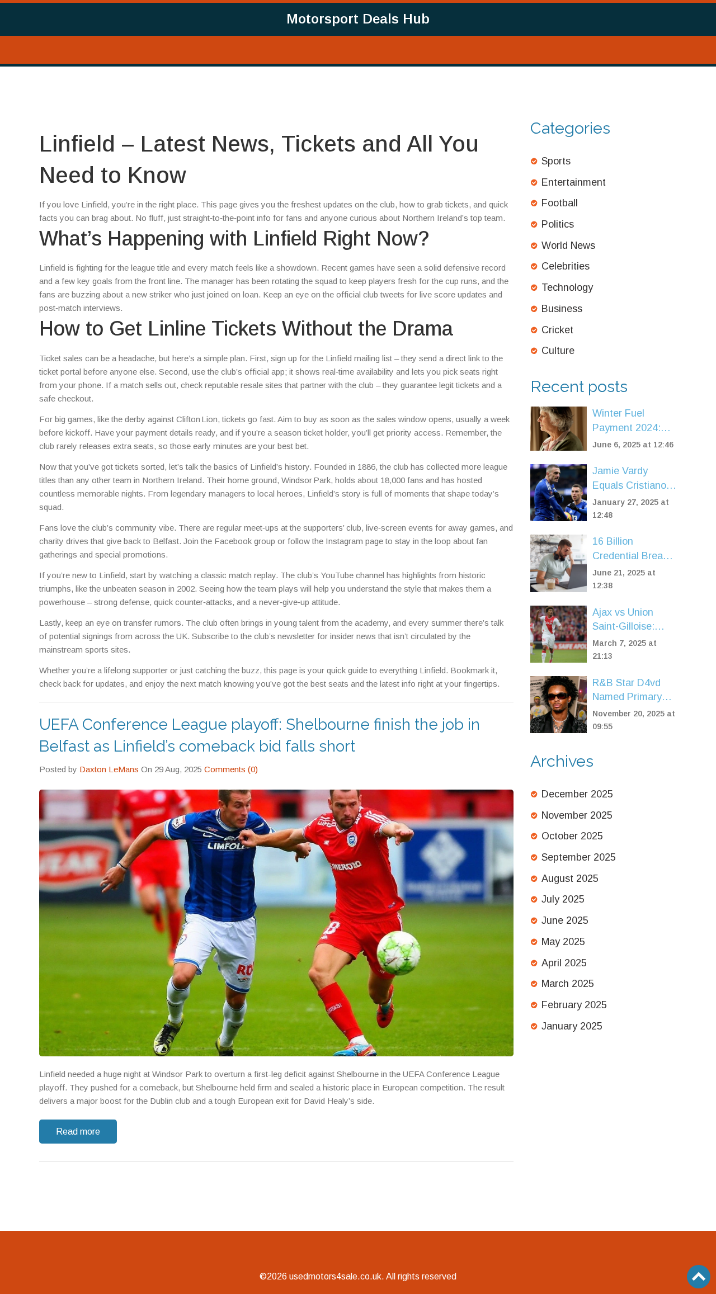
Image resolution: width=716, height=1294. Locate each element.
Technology (567, 287)
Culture (557, 350)
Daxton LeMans (109, 769)
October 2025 (572, 836)
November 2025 (577, 815)
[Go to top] (698, 1276)
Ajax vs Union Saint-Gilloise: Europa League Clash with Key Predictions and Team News (627, 620)
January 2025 (571, 1026)
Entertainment (573, 182)
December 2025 (577, 794)
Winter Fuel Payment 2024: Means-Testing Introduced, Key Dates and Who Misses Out (627, 421)
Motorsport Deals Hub (358, 18)
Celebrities (565, 266)
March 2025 (567, 983)
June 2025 (564, 920)
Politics (557, 224)
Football (559, 203)
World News (568, 245)
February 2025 (574, 1004)
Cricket (557, 330)
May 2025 (563, 941)
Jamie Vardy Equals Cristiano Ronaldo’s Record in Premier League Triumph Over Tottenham (633, 479)
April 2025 (564, 963)
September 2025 (578, 857)
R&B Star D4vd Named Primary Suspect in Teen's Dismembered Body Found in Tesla (632, 691)
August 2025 (570, 878)
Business (561, 308)
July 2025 (563, 899)
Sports (556, 161)
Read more (78, 1131)
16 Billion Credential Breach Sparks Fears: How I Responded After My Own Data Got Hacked (634, 549)
